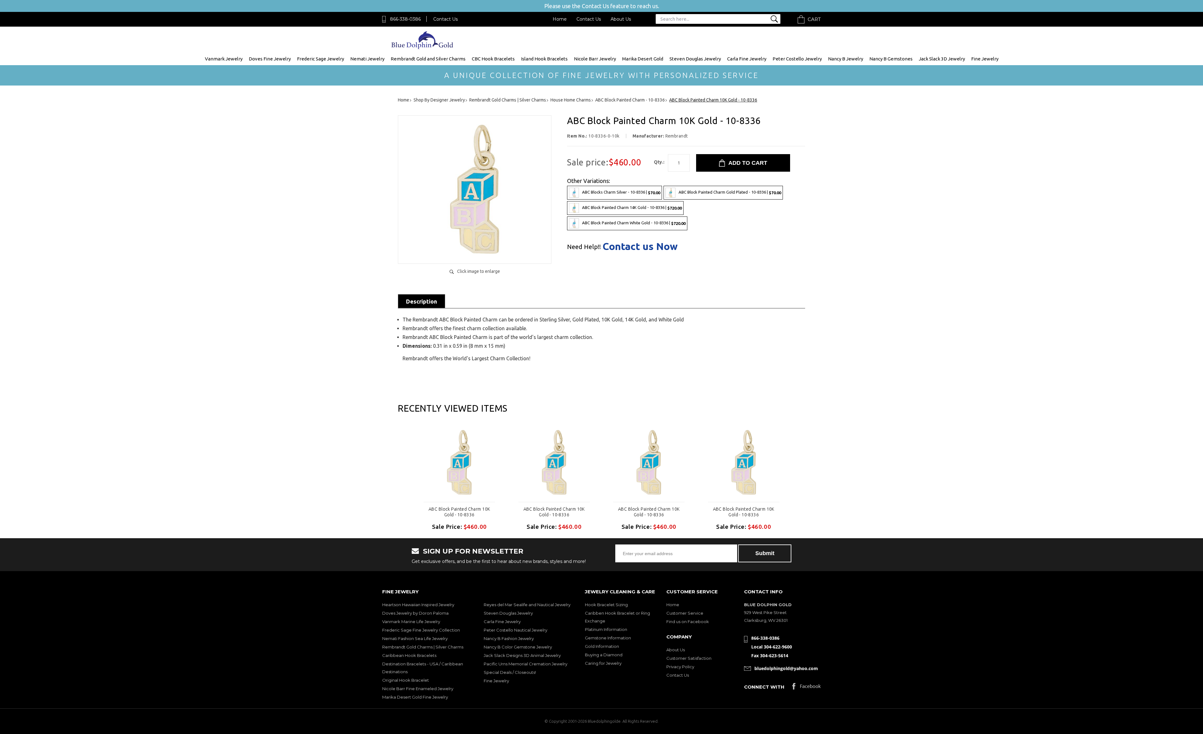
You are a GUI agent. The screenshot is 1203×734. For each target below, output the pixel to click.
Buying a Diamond (603, 654)
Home (560, 19)
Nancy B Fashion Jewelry (509, 638)
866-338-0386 (405, 19)
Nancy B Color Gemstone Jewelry (518, 646)
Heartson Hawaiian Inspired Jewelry (418, 604)
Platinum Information (606, 629)
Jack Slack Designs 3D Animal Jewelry (522, 655)
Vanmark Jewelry (223, 58)
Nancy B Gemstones (891, 58)
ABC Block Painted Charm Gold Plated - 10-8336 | (730, 192)
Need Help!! (584, 247)
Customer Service (684, 613)
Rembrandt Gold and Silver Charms (428, 58)
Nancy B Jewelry (845, 58)
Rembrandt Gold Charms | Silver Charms (422, 646)
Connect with (764, 687)
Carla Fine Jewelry (746, 58)
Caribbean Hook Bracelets (409, 655)
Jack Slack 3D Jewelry (942, 58)
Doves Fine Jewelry (270, 58)
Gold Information (602, 646)
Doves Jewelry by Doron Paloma (415, 613)
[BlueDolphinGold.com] (422, 47)
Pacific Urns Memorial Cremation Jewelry (525, 663)
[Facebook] (806, 688)
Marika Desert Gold (642, 58)
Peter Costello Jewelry (797, 58)
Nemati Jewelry (367, 58)
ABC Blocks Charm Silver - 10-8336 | (621, 192)
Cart (814, 19)
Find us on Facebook (687, 621)
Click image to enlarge (478, 271)
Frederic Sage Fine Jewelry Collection (421, 629)
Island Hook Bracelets (544, 58)
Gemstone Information (608, 637)
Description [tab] (421, 301)
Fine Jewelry (984, 58)
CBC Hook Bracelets (493, 58)
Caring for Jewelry (603, 663)
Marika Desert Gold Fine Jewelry (415, 697)
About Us (621, 19)
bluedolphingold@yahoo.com (786, 668)
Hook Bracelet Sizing (606, 604)
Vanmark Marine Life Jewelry (411, 621)
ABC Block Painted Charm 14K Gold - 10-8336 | (632, 207)
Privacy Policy (680, 666)
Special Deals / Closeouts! (510, 672)
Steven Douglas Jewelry (695, 58)
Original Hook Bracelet (405, 680)
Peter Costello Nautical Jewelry (515, 629)
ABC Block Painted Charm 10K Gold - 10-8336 (459, 512)
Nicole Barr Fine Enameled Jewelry (417, 688)
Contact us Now (640, 246)
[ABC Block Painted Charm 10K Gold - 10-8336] (474, 252)
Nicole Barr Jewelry (595, 58)
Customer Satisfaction (688, 658)
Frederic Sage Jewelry (320, 58)
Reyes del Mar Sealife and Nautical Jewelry (527, 604)
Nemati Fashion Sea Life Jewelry (415, 638)
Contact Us (445, 19)
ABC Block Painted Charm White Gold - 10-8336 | (633, 223)
